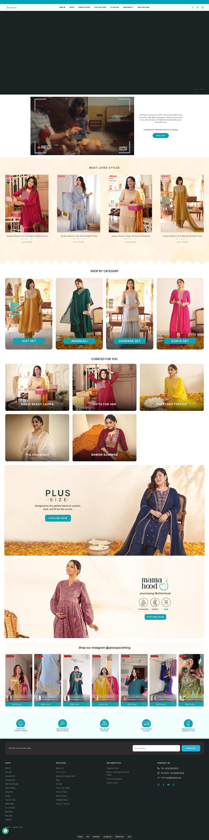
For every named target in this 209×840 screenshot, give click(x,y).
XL (184, 239)
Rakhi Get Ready (11, 784)
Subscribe (191, 748)
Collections (100, 7)
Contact (59, 784)
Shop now (161, 135)
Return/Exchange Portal (65, 776)
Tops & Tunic (10, 800)
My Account (61, 772)
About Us (59, 768)
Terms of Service (63, 804)
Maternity (9, 812)
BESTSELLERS (144, 7)
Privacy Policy (61, 792)
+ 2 (31, 239)
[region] (104, 53)
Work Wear (9, 804)
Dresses (8, 820)
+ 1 (187, 239)
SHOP (72, 7)
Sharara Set (10, 780)
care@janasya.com (173, 777)
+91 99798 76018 (177, 773)
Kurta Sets (9, 792)
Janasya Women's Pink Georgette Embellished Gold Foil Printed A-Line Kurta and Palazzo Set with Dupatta (26, 236)
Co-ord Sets (10, 808)
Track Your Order (62, 788)
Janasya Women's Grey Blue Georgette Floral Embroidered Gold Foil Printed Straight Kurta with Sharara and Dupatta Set (78, 236)
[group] (104, 53)
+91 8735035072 (172, 768)
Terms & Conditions (114, 779)
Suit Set (8, 772)
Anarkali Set (10, 776)
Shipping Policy (62, 800)
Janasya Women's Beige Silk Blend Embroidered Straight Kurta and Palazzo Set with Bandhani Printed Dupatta (130, 236)
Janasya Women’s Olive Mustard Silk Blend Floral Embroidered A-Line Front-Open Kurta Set (182, 236)
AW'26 (7, 768)
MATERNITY (128, 7)
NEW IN (62, 7)
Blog (58, 780)
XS (22, 239)
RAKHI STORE (84, 7)
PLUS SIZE (115, 7)
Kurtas (7, 796)
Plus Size (8, 816)
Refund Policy (61, 796)
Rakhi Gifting (10, 788)
